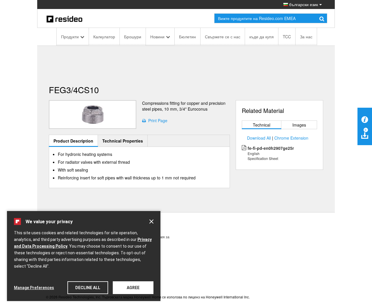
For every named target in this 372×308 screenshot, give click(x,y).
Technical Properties (122, 141)
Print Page (156, 120)
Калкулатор (104, 36)
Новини (157, 36)
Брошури (132, 36)
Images (299, 125)
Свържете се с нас (222, 36)
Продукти (70, 36)
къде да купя (261, 36)
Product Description (73, 141)
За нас (306, 36)
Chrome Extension (291, 138)
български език (303, 4)
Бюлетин (187, 36)
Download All (259, 138)
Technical (261, 125)
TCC (287, 36)
